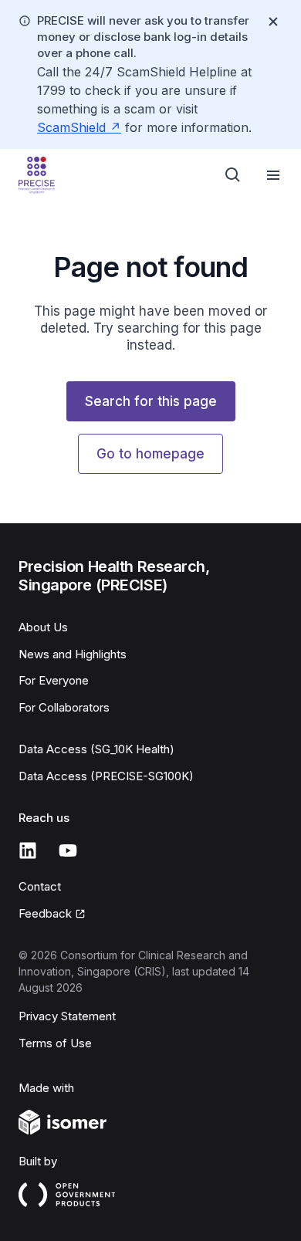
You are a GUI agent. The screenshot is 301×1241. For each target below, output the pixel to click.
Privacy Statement (67, 1016)
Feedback (45, 913)
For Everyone (54, 680)
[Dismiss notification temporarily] (273, 21)
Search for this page (151, 401)
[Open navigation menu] (273, 175)
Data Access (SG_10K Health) (96, 749)
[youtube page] (68, 850)
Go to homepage (150, 454)
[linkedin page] (28, 850)
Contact (40, 886)
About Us (43, 627)
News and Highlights (73, 654)
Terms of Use (55, 1043)
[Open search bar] (233, 175)
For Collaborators (64, 707)
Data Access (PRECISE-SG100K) (106, 776)
